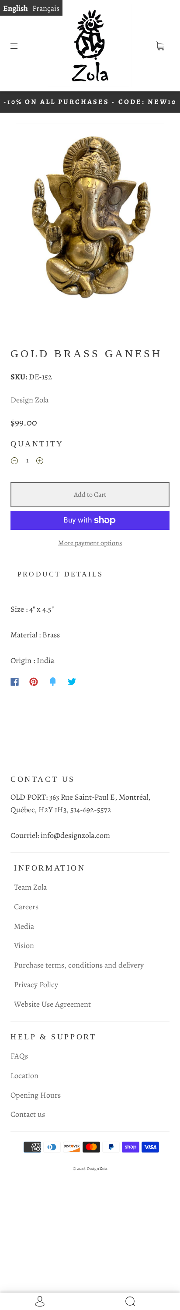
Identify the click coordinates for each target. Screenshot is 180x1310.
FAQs (19, 1056)
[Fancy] (52, 681)
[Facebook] (14, 681)
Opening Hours (35, 1095)
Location (24, 1075)
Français (45, 8)
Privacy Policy (36, 984)
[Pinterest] (33, 681)
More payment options (90, 543)
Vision (24, 945)
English (15, 8)
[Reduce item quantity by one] (14, 462)
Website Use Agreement (52, 1004)
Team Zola (30, 887)
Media (24, 926)
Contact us (27, 1114)
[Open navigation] (20, 46)
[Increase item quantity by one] (39, 462)
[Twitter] (72, 681)
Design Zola (29, 400)
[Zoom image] (90, 221)
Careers (26, 906)
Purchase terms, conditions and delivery (79, 965)
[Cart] (160, 45)
